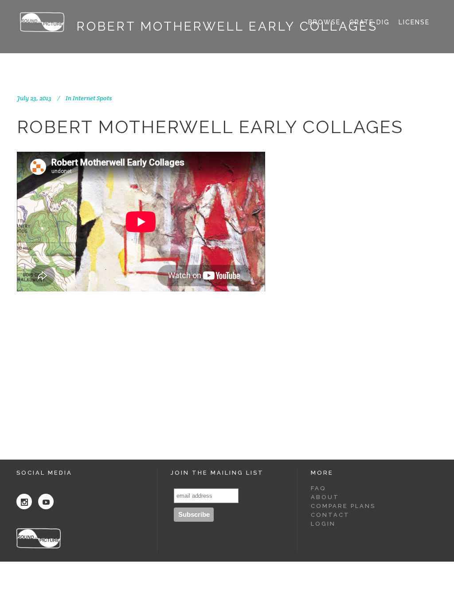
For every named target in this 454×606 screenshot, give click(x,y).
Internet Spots (92, 98)
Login (323, 523)
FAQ (318, 488)
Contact (330, 515)
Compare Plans (343, 506)
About (325, 497)
